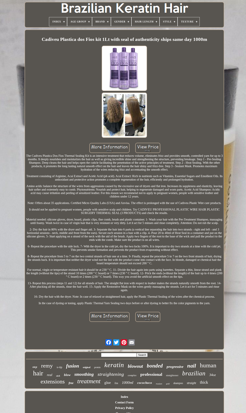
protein (97, 367)
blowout (135, 366)
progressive (175, 367)
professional (151, 374)
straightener (172, 375)
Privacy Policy (124, 408)
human (208, 365)
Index (124, 396)
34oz (212, 375)
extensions (53, 381)
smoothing (84, 374)
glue (107, 383)
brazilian (193, 373)
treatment (89, 381)
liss (116, 383)
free (71, 383)
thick (204, 382)
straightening (111, 374)
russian (159, 383)
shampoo (178, 383)
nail (191, 366)
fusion (72, 366)
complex (132, 375)
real (49, 375)
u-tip (59, 367)
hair (38, 373)
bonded (155, 366)
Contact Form (124, 402)
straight (191, 383)
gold (168, 384)
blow (67, 375)
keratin (114, 365)
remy (47, 366)
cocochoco (144, 383)
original (86, 367)
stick (58, 376)
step (34, 367)
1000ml (127, 382)
